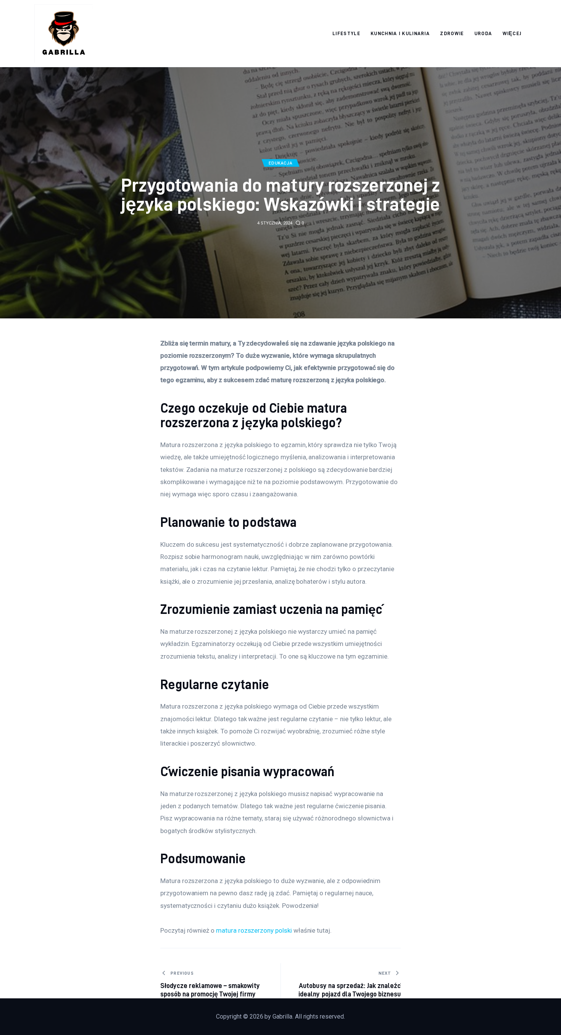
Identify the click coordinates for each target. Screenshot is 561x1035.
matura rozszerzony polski (254, 930)
